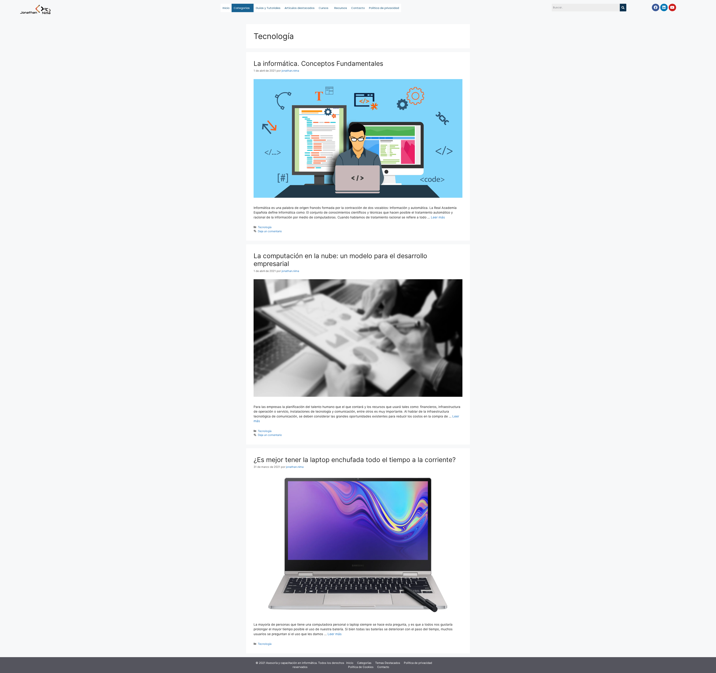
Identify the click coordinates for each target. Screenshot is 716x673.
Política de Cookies (360, 667)
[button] (243, 8)
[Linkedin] (664, 7)
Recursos (340, 8)
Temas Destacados (387, 663)
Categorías (242, 8)
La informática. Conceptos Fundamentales (318, 63)
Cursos (323, 8)
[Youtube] (672, 7)
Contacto (358, 8)
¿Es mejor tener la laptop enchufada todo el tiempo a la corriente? (355, 460)
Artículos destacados (300, 8)
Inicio (226, 8)
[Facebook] (655, 7)
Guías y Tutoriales (268, 8)
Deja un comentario (270, 231)
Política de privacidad (384, 8)
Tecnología (264, 227)
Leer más (438, 217)
